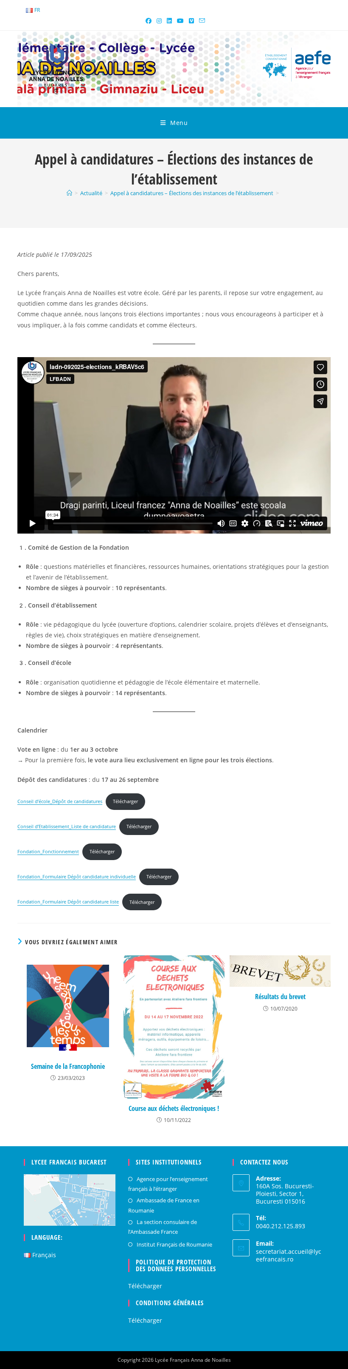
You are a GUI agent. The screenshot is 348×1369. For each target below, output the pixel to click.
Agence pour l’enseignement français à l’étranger (168, 1184)
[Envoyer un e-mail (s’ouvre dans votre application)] (200, 21)
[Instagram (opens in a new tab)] (159, 21)
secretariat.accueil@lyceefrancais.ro (288, 1255)
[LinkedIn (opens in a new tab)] (169, 21)
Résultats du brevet (280, 996)
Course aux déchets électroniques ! (174, 1108)
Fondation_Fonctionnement (48, 851)
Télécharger (125, 801)
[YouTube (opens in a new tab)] (180, 21)
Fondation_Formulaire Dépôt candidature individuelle (76, 876)
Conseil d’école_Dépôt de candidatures (59, 801)
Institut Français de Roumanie (174, 1244)
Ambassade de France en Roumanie (163, 1205)
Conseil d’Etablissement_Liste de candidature (66, 826)
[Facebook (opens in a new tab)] (148, 21)
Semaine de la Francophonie (68, 1066)
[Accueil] (69, 193)
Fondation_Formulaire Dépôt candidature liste (68, 902)
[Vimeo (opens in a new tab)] (191, 21)
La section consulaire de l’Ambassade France (162, 1227)
